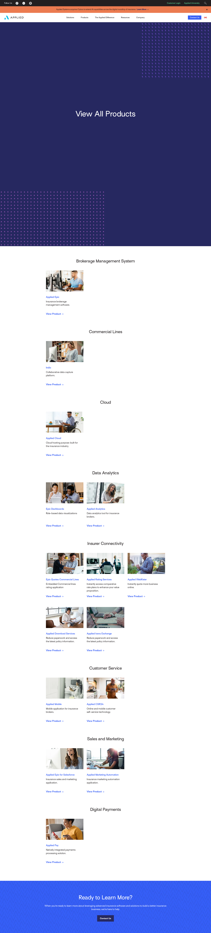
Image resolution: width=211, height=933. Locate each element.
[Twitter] (24, 3)
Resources (125, 17)
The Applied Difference (104, 17)
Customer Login (173, 3)
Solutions (70, 17)
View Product (53, 313)
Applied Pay (50, 17)
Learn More (141, 9)
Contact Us (194, 17)
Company (140, 17)
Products (84, 17)
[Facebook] (17, 3)
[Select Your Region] (205, 18)
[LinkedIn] (30, 3)
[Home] (14, 17)
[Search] (205, 3)
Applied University (192, 3)
